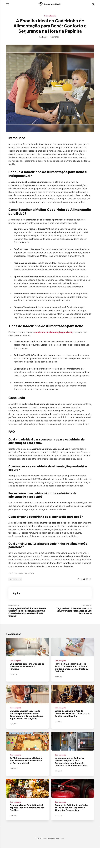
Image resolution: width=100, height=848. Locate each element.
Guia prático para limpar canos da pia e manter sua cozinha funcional (27, 666)
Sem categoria (50, 16)
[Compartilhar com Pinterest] (84, 579)
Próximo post (74, 610)
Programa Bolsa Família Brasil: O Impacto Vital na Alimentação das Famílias (27, 807)
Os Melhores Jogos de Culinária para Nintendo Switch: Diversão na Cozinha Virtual (26, 760)
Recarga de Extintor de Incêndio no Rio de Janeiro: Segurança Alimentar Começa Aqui (71, 807)
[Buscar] (93, 4)
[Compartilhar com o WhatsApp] (90, 579)
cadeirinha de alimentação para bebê (53, 332)
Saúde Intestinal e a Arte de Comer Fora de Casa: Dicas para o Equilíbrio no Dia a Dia (72, 713)
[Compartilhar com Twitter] (81, 579)
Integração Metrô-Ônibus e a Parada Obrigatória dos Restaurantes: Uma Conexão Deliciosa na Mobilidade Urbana (71, 762)
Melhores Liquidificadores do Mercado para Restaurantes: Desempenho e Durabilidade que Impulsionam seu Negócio (26, 715)
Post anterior (27, 611)
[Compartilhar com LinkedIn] (87, 579)
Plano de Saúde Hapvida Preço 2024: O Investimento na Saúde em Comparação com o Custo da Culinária (71, 668)
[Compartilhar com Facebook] (78, 579)
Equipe (45, 37)
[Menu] (7, 4)
